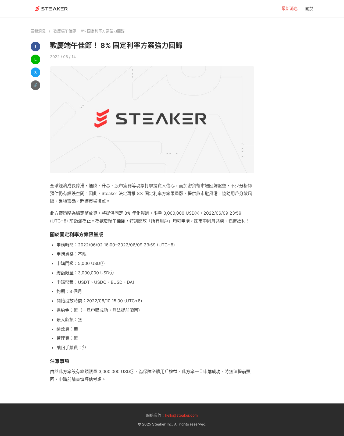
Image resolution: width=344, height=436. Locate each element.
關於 (309, 8)
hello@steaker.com (181, 415)
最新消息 (290, 8)
